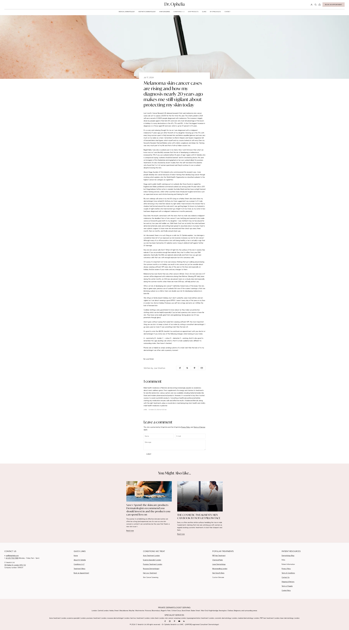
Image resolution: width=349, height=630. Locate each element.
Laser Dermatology (219, 564)
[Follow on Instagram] (170, 621)
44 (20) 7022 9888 (12, 558)
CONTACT (227, 11)
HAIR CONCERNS (164, 11)
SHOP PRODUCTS (193, 11)
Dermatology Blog (288, 555)
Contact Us (285, 577)
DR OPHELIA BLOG (215, 11)
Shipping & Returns (288, 582)
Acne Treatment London (151, 555)
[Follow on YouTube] (179, 621)
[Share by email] (201, 368)
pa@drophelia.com (12, 555)
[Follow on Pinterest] (174, 621)
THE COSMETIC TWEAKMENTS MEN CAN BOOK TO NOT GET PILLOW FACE (198, 516)
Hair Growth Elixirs (218, 573)
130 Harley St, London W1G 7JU (15, 565)
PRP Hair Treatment (218, 555)
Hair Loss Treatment (150, 573)
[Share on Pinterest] (194, 368)
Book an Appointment (81, 573)
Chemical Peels (217, 560)
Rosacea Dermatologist (151, 568)
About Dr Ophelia (80, 560)
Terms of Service (199, 427)
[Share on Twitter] (187, 368)
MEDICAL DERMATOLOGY (127, 11)
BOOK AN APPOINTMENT (333, 4)
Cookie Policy (286, 590)
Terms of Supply (287, 586)
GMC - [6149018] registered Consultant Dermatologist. (199, 624)
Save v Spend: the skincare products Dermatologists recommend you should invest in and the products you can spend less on (148, 509)
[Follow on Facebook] (165, 621)
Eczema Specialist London (152, 560)
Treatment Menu (79, 568)
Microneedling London (219, 568)
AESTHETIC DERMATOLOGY (147, 11)
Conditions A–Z (79, 564)
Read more (130, 530)
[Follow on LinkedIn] (184, 621)
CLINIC (204, 11)
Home (76, 555)
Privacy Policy (185, 427)
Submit (148, 454)
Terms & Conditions (288, 573)
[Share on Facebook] (179, 368)
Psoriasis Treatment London (152, 564)
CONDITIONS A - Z (178, 11)
